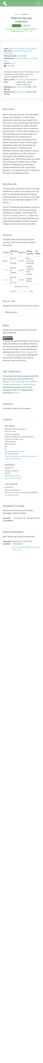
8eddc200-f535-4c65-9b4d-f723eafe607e (20, 382)
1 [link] (20, 291)
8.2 (6, 280)
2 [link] (25, 291)
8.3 (6, 270)
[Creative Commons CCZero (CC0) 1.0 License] (8, 338)
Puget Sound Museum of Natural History (19, 384)
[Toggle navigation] (38, 3)
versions (25, 215)
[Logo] (4, 3)
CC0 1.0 (13, 63)
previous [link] (14, 291)
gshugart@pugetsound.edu (15, 451)
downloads (7, 215)
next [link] (31, 291)
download (21, 80)
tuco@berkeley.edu (12, 495)
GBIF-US (16, 393)
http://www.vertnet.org (13, 478)
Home (17, 14)
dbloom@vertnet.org (12, 476)
